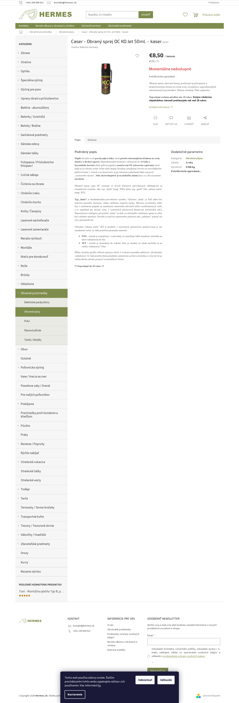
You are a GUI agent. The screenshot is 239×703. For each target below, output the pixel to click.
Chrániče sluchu (31, 202)
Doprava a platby (116, 650)
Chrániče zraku (30, 193)
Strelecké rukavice (33, 462)
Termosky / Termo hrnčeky (37, 507)
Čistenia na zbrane (32, 184)
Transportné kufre (32, 517)
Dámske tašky (29, 153)
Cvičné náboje (29, 175)
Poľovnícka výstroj (32, 367)
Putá (27, 321)
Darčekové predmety (34, 135)
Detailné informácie (159, 107)
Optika (25, 71)
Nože (24, 266)
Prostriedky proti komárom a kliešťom (39, 415)
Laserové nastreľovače (35, 220)
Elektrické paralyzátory (36, 302)
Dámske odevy (30, 144)
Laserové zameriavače (35, 229)
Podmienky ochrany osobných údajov (123, 635)
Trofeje (25, 489)
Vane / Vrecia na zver (34, 377)
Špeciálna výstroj (32, 80)
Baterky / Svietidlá (33, 117)
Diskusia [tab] (92, 140)
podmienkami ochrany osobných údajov (184, 656)
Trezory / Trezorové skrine (37, 526)
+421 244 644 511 (82, 631)
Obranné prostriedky (34, 293)
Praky (24, 435)
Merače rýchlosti (31, 238)
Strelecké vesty (31, 480)
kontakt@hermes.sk (83, 626)
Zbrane (25, 53)
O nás (110, 625)
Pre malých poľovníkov (35, 395)
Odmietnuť (145, 680)
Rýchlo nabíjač (30, 453)
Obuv (24, 349)
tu (99, 685)
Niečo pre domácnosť (34, 257)
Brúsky (25, 275)
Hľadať (145, 14)
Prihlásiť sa (157, 670)
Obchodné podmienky (119, 629)
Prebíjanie (27, 404)
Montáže (26, 248)
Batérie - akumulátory (35, 108)
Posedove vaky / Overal (35, 386)
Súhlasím (166, 680)
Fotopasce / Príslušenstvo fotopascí (37, 164)
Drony (24, 553)
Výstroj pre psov (31, 89)
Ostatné (26, 358)
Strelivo (26, 62)
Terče (24, 498)
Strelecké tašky (31, 471)
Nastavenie (75, 694)
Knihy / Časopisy (31, 211)
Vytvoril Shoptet (211, 696)
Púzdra (25, 426)
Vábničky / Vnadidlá (33, 535)
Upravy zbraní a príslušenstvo (40, 98)
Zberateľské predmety (35, 544)
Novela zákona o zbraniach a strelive (122, 643)
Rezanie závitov (31, 572)
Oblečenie (27, 284)
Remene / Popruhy (32, 444)
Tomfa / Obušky (32, 340)
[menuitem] (23, 26)
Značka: (84, 47)
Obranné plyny (32, 312)
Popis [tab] (78, 140)
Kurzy (24, 562)
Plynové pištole (32, 330)
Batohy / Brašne (31, 126)
